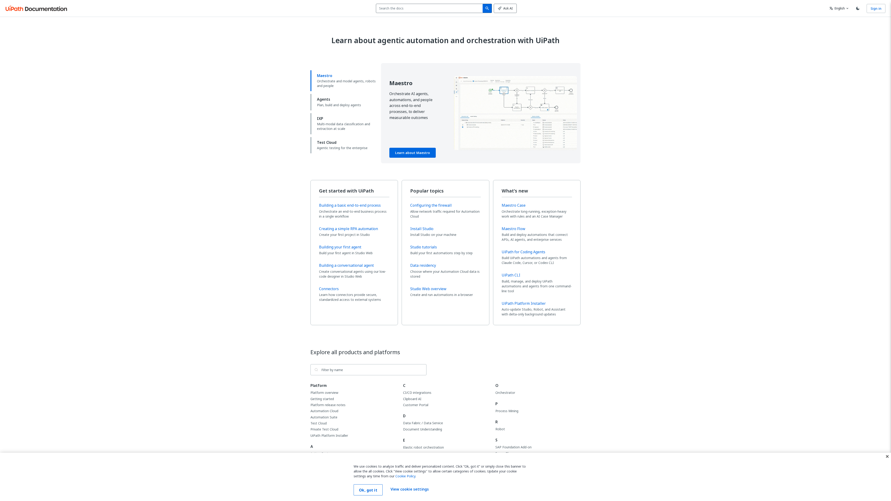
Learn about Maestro (412, 152)
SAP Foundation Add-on (513, 447)
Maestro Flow (513, 228)
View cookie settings (410, 489)
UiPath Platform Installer (524, 303)
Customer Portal (415, 404)
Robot (500, 429)
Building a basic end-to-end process (350, 205)
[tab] (343, 80)
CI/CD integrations (417, 392)
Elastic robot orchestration (423, 447)
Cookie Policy (405, 476)
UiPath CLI (511, 275)
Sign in (876, 8)
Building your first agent (340, 247)
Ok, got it (368, 490)
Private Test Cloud (324, 429)
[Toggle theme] (858, 8)
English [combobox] (837, 8)
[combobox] (430, 8)
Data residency (423, 265)
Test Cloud (318, 423)
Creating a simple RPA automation (348, 228)
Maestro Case (514, 205)
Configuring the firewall (431, 205)
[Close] (887, 456)
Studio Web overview (428, 288)
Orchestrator (505, 392)
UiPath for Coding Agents (523, 251)
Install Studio (421, 228)
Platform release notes (327, 404)
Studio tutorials (423, 247)
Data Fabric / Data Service (423, 423)
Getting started (322, 398)
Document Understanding (422, 429)
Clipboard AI (412, 398)
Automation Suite (323, 417)
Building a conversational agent (346, 265)
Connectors (329, 288)
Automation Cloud (324, 410)
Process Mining (506, 410)
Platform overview (324, 392)
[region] (445, 477)
